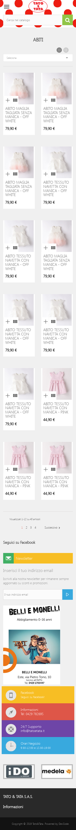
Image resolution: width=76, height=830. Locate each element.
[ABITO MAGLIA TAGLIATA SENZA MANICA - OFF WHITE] (14, 100)
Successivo (53, 527)
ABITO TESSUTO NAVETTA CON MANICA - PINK (56, 408)
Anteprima (7, 100)
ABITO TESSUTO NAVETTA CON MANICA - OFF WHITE (56, 188)
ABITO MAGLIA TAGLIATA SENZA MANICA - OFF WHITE (18, 114)
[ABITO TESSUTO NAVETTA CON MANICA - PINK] (52, 395)
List (66, 50)
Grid (59, 50)
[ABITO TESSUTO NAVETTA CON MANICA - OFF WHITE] (52, 174)
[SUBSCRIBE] (67, 594)
